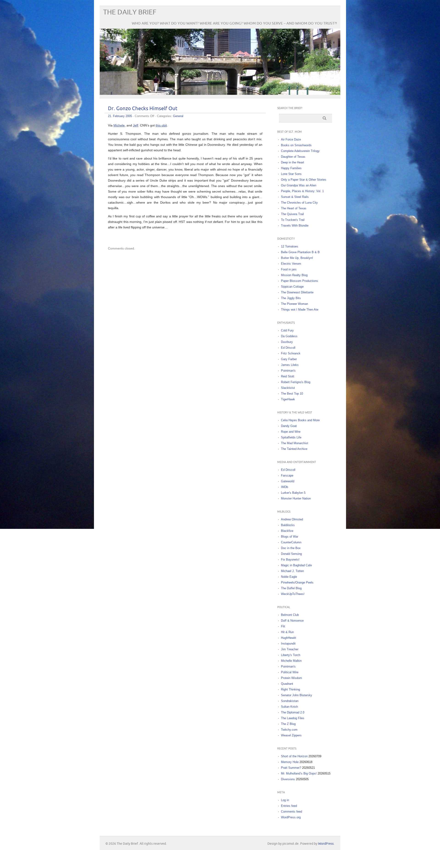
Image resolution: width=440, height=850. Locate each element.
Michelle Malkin (291, 660)
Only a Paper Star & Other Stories (303, 179)
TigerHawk (288, 399)
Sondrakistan (289, 701)
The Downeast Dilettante (297, 292)
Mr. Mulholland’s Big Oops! (299, 773)
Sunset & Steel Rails (295, 197)
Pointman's (288, 370)
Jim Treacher (289, 649)
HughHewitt (288, 638)
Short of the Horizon (294, 756)
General (178, 116)
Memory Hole (290, 762)
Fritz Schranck (290, 353)
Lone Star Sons (291, 174)
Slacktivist (288, 388)
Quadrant (287, 683)
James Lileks (290, 365)
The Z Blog (288, 724)
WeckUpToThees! (293, 594)
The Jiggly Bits (291, 298)
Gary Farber (289, 359)
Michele (119, 125)
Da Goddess (289, 336)
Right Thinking (290, 689)
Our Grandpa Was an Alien (298, 185)
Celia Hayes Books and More (300, 420)
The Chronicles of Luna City (299, 202)
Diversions (288, 779)
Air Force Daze (291, 139)
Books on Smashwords (296, 145)
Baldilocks (288, 525)
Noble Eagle (289, 576)
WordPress (326, 843)
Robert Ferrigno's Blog (295, 382)
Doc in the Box (291, 548)
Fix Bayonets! (290, 559)
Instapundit (288, 643)
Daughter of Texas (293, 156)
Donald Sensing (291, 553)
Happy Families (291, 168)
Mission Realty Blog (294, 275)
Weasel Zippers (291, 735)
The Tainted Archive (294, 449)
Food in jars (289, 269)
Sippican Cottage (292, 286)
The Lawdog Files (292, 718)
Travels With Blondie (294, 225)
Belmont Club (290, 615)
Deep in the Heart (292, 162)
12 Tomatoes (289, 246)
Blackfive (287, 531)
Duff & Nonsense (292, 620)
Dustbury (287, 342)
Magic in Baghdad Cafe (296, 565)
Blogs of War (289, 536)
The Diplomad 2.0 (292, 712)
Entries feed (289, 806)
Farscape (287, 475)
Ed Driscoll (288, 347)
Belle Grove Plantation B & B (300, 252)
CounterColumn (291, 542)
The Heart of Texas (293, 208)
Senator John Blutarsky (296, 695)
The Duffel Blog (291, 588)
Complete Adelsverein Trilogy (300, 151)
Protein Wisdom (291, 678)
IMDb (284, 487)
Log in (285, 800)
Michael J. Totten (292, 571)
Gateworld (287, 481)
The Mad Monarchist (294, 443)
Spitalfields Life (291, 437)
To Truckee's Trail (293, 220)
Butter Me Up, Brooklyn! (297, 258)
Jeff (135, 125)
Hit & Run (287, 632)
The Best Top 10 (292, 393)
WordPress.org (291, 817)
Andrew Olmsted (292, 519)
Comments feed (291, 811)
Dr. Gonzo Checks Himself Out (142, 108)
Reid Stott (287, 376)
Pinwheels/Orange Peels (297, 582)
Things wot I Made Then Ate (299, 309)
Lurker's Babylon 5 (293, 492)
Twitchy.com (289, 729)
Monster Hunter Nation (296, 498)
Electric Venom (291, 263)
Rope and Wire (290, 431)
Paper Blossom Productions (299, 281)
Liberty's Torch (290, 655)
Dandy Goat (289, 426)
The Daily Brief (129, 12)
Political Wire (289, 672)
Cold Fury (287, 330)
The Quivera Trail (292, 214)
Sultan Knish (289, 706)
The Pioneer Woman (294, 304)
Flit (283, 626)
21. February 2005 (120, 116)
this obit (161, 125)
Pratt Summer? (291, 767)
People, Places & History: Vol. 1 (302, 191)
